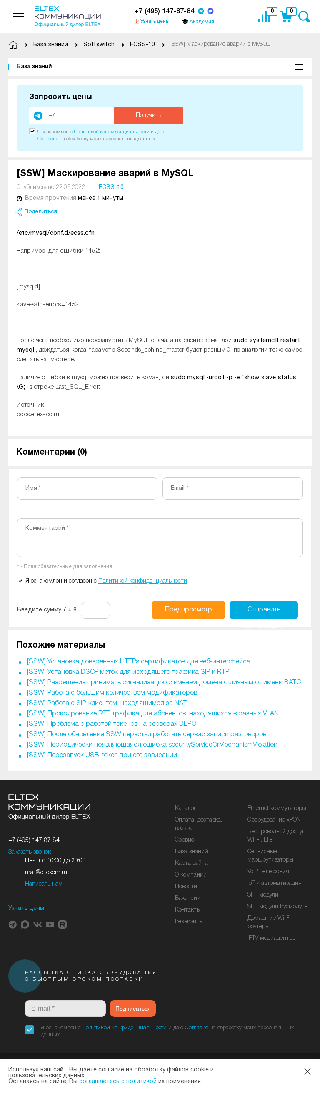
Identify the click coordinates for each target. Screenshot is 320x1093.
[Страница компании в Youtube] (50, 924)
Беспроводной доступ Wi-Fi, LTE (276, 836)
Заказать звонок (29, 852)
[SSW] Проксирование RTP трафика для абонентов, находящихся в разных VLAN (153, 714)
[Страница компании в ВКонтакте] (37, 924)
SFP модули (263, 895)
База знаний (34, 67)
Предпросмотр (188, 610)
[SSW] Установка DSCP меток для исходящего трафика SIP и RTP (128, 672)
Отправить (264, 613)
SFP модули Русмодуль (278, 906)
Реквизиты (189, 921)
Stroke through (55, 513)
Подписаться (133, 1008)
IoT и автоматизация (275, 883)
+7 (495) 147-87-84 (164, 11)
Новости (186, 886)
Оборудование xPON (274, 820)
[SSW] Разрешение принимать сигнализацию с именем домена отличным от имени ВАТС (164, 683)
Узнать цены (26, 908)
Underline (44, 513)
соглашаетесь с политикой (118, 1081)
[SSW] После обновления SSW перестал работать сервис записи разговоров (146, 735)
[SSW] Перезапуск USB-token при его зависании (102, 755)
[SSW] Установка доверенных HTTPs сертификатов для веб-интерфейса (138, 662)
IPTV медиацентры (272, 938)
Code (85, 513)
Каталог (185, 808)
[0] (266, 16)
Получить (148, 115)
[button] (12, 924)
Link (96, 513)
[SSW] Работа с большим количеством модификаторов (112, 693)
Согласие (48, 139)
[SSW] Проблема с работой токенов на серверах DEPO (111, 724)
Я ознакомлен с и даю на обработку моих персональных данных (167, 1031)
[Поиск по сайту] (304, 17)
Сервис (184, 840)
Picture (107, 513)
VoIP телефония (268, 871)
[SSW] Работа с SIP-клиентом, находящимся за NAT (107, 703)
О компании (191, 875)
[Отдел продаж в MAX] (210, 12)
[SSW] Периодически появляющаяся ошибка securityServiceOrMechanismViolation (152, 745)
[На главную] (68, 16)
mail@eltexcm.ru (46, 872)
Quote (74, 513)
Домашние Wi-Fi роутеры (269, 922)
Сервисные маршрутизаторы (270, 856)
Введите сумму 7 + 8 (47, 610)
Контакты (188, 910)
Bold (22, 513)
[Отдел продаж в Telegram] (201, 12)
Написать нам (43, 884)
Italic (33, 513)
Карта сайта (191, 863)
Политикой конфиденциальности (112, 131)
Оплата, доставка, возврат (198, 824)
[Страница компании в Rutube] (62, 924)
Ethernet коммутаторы (277, 808)
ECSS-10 (111, 187)
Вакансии (187, 898)
